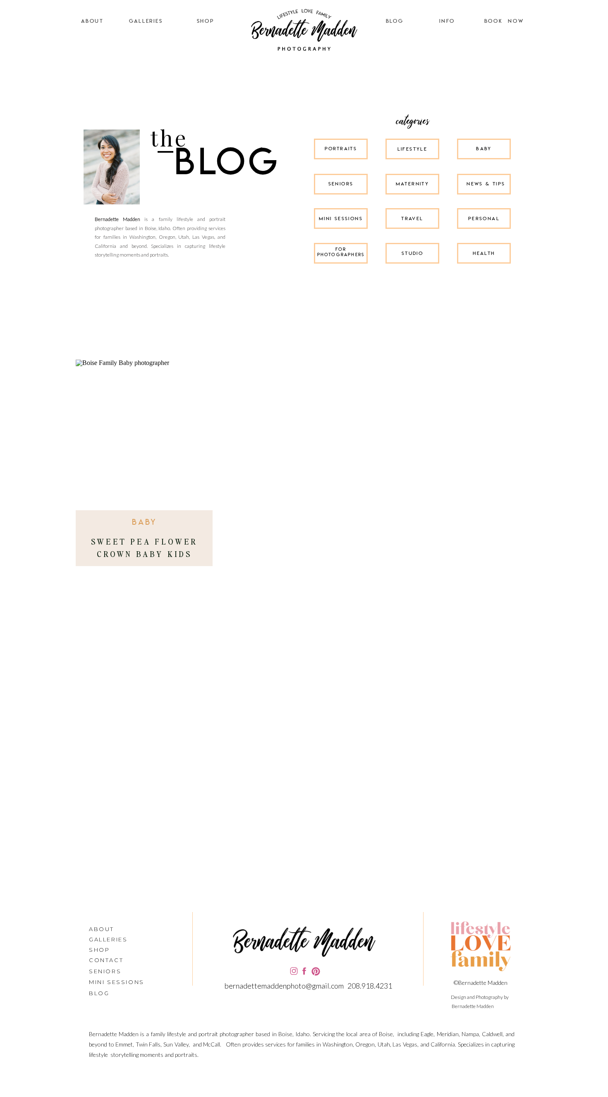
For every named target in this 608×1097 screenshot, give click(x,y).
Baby (144, 522)
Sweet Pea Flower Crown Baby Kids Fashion (144, 553)
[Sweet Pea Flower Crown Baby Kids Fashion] (144, 437)
